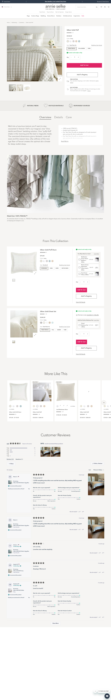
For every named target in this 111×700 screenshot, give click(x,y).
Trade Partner (42, 12)
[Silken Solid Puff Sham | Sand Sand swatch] (52, 261)
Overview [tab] (45, 117)
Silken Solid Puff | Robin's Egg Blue (21, 482)
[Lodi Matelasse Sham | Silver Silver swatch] (68, 406)
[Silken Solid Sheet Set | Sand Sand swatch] (50, 323)
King (89, 48)
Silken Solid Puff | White (18, 591)
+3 (72, 406)
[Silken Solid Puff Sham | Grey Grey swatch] (47, 261)
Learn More (96, 253)
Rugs (28, 16)
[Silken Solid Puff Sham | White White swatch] (44, 261)
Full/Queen (81, 48)
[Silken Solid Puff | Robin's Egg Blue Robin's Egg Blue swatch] (79, 41)
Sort (90, 470)
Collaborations (67, 16)
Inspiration (77, 16)
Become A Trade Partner (103, 1)
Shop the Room (50, 12)
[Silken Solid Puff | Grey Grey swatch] (73, 41)
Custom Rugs (35, 16)
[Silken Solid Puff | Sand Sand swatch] (76, 41)
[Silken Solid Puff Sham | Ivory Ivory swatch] (105, 406)
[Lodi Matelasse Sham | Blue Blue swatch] (61, 406)
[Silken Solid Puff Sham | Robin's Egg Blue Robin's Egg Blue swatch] (50, 261)
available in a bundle (93, 315)
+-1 (11, 409)
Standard (44, 268)
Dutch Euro (65, 268)
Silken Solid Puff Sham (15, 412)
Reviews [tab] (10, 460)
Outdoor (58, 16)
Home (8, 22)
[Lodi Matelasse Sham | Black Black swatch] (64, 406)
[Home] (55, 9)
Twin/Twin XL (71, 48)
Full (53, 329)
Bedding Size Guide (96, 45)
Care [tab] (69, 117)
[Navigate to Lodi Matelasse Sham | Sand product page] (66, 391)
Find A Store (7, 1)
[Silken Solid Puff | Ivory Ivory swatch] (34, 406)
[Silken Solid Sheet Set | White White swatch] (47, 323)
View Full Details (80, 302)
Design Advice (68, 12)
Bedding (43, 16)
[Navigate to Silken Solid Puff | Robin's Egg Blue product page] (89, 391)
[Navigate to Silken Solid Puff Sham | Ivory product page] (18, 391)
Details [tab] (58, 117)
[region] (51, 452)
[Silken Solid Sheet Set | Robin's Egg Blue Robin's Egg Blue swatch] (52, 323)
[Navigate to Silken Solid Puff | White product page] (42, 391)
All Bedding (14, 22)
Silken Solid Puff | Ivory (18, 571)
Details (71, 82)
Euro (57, 268)
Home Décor (51, 16)
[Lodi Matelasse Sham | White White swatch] (57, 406)
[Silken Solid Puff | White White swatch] (71, 41)
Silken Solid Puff (29, 22)
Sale (83, 16)
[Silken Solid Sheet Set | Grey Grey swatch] (41, 323)
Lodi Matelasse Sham (62, 409)
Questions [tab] (19, 460)
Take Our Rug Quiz (59, 12)
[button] (70, 32)
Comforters (21, 22)
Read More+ (65, 141)
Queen (59, 329)
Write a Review (99, 464)
